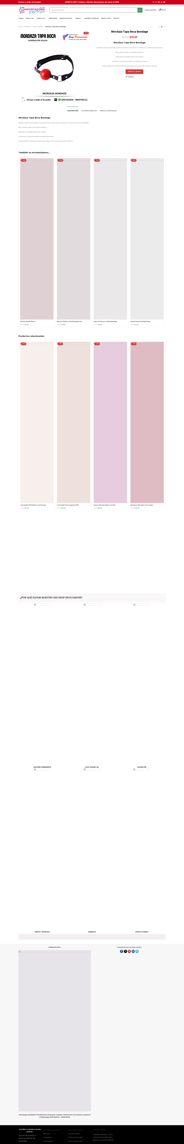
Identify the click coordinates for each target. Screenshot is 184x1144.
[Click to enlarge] (22, 98)
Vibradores (46, 1134)
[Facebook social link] (153, 2)
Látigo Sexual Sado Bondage (140, 321)
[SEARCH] (139, 10)
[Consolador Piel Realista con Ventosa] (37, 422)
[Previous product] (159, 26)
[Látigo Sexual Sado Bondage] (147, 239)
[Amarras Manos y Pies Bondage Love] (73, 239)
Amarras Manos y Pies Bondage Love (69, 321)
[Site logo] (31, 10)
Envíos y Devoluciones (75, 1141)
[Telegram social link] (164, 2)
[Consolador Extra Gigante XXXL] (73, 422)
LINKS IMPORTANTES (75, 1130)
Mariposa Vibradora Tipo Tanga (141, 505)
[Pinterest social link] (158, 2)
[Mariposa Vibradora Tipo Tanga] (147, 422)
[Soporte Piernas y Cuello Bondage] (110, 239)
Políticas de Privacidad (75, 1137)
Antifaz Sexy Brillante (27, 321)
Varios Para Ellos (38, 27)
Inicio (20, 27)
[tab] (72, 110)
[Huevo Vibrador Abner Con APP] (110, 422)
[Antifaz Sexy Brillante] (37, 239)
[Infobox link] (42, 685)
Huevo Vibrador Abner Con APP (104, 505)
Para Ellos (27, 27)
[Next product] (164, 26)
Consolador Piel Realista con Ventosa (33, 505)
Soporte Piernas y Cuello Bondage (105, 321)
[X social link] (156, 2)
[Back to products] (161, 26)
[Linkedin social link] (161, 2)
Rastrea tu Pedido (74, 1134)
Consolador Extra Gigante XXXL (68, 505)
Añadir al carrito (134, 72)
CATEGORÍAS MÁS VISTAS (52, 1130)
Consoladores (47, 1137)
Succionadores (48, 1141)
